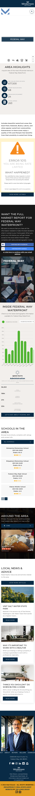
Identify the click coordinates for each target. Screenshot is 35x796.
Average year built (17, 397)
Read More (10, 620)
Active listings (12, 100)
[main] (17, 363)
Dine (8, 525)
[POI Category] (9, 60)
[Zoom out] (33, 59)
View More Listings (17, 194)
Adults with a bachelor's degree (17, 403)
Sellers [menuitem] (23, 752)
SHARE (30, 531)
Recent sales (15, 87)
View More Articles (17, 583)
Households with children (17, 410)
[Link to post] (17, 595)
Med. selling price (16, 81)
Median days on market (15, 94)
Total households (17, 391)
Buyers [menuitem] (15, 752)
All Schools (9, 442)
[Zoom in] (33, 57)
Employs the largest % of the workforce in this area (17, 381)
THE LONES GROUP (23, 789)
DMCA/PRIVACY (9, 787)
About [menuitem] (7, 752)
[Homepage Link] (5, 11)
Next (32, 541)
